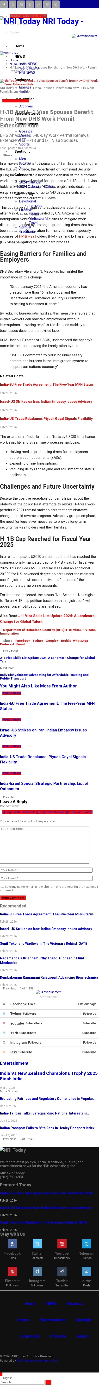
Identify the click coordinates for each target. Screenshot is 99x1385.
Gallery (82, 1336)
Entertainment (52, 1320)
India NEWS (28, 64)
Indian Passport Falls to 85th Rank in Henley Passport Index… (48, 1128)
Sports (24, 144)
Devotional (27, 201)
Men (22, 159)
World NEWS (20, 100)
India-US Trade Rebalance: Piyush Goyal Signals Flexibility (46, 419)
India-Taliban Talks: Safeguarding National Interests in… (45, 1113)
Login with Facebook (21, 812)
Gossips (25, 131)
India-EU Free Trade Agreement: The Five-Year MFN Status (47, 384)
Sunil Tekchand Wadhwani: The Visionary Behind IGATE (43, 943)
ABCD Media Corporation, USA (37, 1360)
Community (30, 1336)
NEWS (19, 56)
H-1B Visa (72, 630)
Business (75, 1303)
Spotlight (22, 151)
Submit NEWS (18, 24)
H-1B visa (26, 236)
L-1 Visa (86, 630)
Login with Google (52, 812)
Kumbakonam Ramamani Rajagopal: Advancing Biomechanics (49, 977)
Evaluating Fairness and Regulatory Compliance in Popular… (47, 1099)
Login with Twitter (80, 812)
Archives (26, 106)
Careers (14, 32)
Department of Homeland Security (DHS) (34, 630)
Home (19, 46)
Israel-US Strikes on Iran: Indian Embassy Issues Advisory (46, 401)
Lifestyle (58, 1336)
